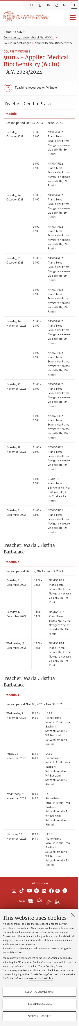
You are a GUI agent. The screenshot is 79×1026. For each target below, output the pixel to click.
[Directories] (40, 5)
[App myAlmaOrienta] (39, 900)
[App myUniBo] (30, 900)
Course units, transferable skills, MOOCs (28, 38)
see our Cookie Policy (41, 978)
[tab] (74, 5)
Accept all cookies (39, 1016)
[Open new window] (14, 890)
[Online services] (48, 5)
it (74, 5)
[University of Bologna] (26, 16)
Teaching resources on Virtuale (36, 87)
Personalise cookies (39, 1004)
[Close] (73, 915)
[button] (64, 17)
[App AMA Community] (57, 901)
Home (7, 32)
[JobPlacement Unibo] (48, 900)
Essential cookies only (39, 992)
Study (18, 32)
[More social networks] (64, 890)
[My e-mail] (65, 5)
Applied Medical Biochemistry (53, 43)
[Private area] (57, 5)
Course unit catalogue (17, 43)
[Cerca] (32, 5)
